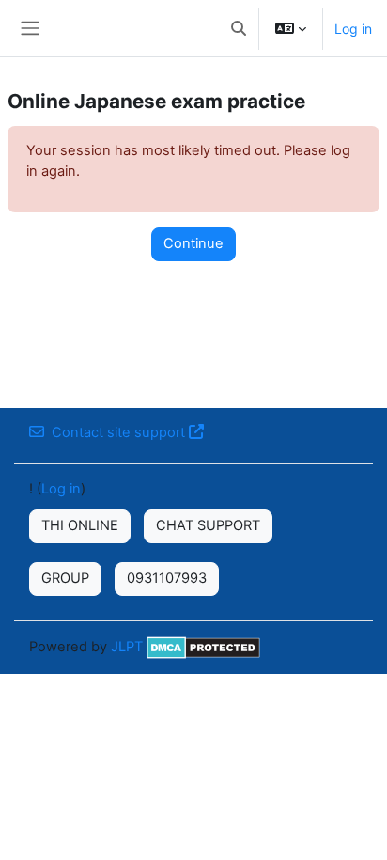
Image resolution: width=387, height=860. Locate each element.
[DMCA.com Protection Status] (203, 646)
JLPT (127, 646)
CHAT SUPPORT (208, 525)
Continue (193, 243)
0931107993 (167, 578)
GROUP (65, 578)
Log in (353, 29)
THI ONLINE (79, 525)
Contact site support (118, 432)
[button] (239, 28)
